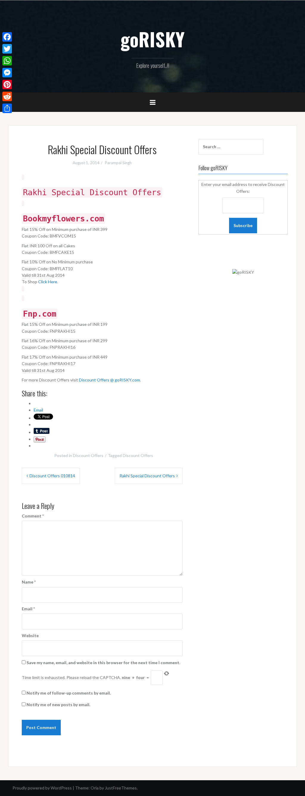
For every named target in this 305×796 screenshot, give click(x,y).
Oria (95, 787)
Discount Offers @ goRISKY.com (109, 379)
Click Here (47, 281)
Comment (33, 515)
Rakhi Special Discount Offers (147, 475)
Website (30, 635)
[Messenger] (7, 73)
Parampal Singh (118, 162)
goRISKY (152, 39)
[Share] (7, 108)
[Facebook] (7, 37)
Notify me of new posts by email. (58, 704)
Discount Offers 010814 (52, 475)
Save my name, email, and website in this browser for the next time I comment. (103, 662)
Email (28, 608)
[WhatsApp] (7, 61)
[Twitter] (7, 49)
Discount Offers (88, 455)
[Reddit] (7, 96)
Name (29, 581)
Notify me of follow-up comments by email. (69, 692)
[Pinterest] (7, 84)
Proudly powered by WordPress (42, 787)
